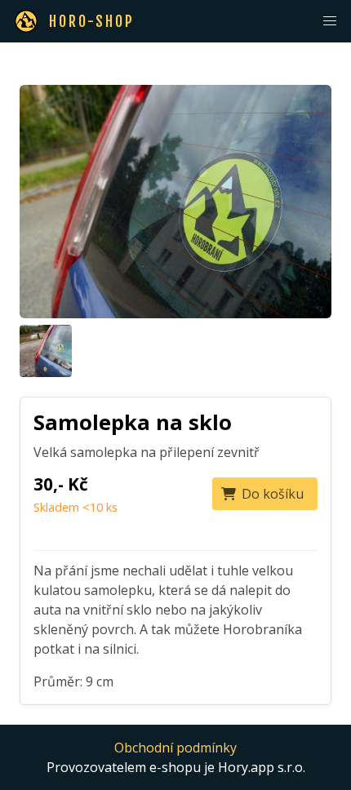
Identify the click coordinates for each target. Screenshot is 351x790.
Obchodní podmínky (175, 748)
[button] (330, 21)
